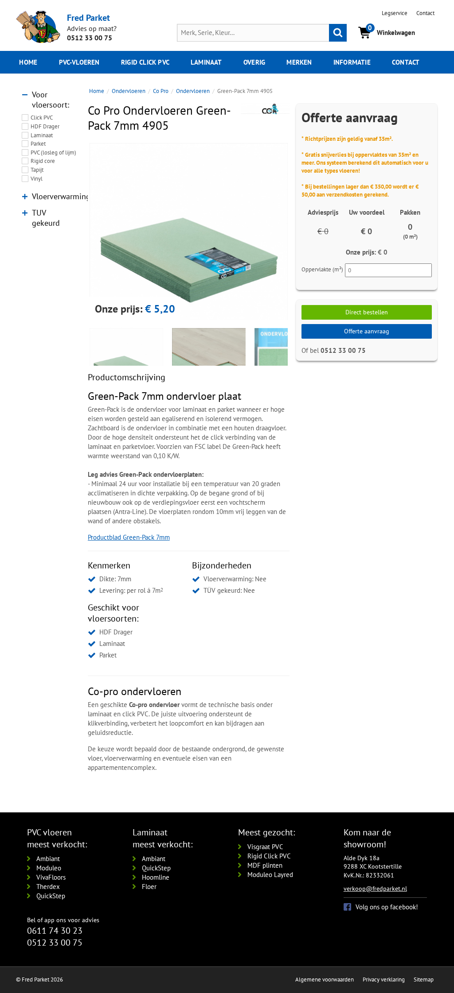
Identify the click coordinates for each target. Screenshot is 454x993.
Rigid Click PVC (269, 856)
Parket (38, 143)
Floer (149, 886)
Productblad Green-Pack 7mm (129, 537)
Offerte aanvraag (366, 331)
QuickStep (50, 896)
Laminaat (206, 62)
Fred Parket (88, 17)
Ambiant (48, 858)
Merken (299, 62)
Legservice (394, 13)
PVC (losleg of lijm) (53, 152)
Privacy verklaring (384, 979)
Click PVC (42, 117)
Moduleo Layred (270, 874)
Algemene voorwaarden (324, 979)
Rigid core (43, 161)
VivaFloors (51, 877)
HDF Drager (45, 126)
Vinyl (37, 178)
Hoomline (155, 877)
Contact (425, 13)
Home (28, 62)
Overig (254, 62)
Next (301, 231)
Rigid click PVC (145, 62)
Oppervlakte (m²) (322, 269)
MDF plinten (264, 865)
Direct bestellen (366, 312)
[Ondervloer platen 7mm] (209, 365)
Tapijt (37, 169)
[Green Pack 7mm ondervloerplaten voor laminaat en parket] (189, 242)
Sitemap (424, 979)
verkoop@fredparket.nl (375, 889)
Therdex (48, 886)
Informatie (352, 62)
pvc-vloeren (79, 62)
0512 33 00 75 (89, 37)
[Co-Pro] (265, 109)
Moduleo (48, 868)
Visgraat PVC (265, 846)
